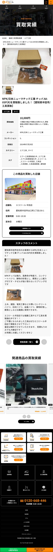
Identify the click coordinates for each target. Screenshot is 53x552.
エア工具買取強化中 (28, 159)
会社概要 (26, 530)
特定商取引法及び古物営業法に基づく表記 (26, 538)
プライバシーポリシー (26, 534)
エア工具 (7, 111)
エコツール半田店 (28, 161)
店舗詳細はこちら (26, 228)
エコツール (42, 159)
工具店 (38, 161)
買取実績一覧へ (26, 342)
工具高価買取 (34, 164)
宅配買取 (26, 514)
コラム (26, 518)
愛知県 (43, 164)
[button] (24, 416)
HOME (26, 510)
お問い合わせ (26, 526)
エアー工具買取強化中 (28, 156)
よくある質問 (26, 522)
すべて (16, 111)
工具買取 (24, 164)
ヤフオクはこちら (26, 233)
